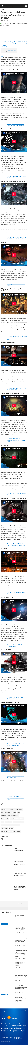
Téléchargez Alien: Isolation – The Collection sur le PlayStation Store (15, 124)
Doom (18, 812)
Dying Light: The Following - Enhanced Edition (10, 815)
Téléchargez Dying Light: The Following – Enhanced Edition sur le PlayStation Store (17, 338)
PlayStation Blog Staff (11, 50)
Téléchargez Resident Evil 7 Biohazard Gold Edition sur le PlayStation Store (16, 544)
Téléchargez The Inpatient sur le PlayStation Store (15, 697)
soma (19, 825)
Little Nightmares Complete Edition (17, 818)
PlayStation (8, 6)
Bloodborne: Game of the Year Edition (8, 812)
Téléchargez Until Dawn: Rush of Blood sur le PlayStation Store (16, 744)
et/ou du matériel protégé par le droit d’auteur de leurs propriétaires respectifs (14, 1030)
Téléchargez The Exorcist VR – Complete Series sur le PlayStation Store (15, 798)
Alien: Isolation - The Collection (7, 809)
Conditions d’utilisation (7, 1037)
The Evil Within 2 (4, 828)
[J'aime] (20, 919)
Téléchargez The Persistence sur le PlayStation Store (15, 776)
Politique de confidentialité (18, 1037)
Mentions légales (5, 1041)
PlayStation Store (8, 821)
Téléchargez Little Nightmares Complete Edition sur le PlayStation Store (16, 440)
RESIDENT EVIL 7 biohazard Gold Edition (8, 825)
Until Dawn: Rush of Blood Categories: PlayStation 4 (11, 831)
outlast (2, 821)
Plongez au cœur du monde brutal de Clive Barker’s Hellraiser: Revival (20, 964)
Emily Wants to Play (5, 818)
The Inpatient (11, 828)
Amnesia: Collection (18, 809)
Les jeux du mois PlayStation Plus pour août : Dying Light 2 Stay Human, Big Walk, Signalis (20, 928)
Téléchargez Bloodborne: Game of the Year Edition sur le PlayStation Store (16, 238)
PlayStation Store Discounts (18, 821)
